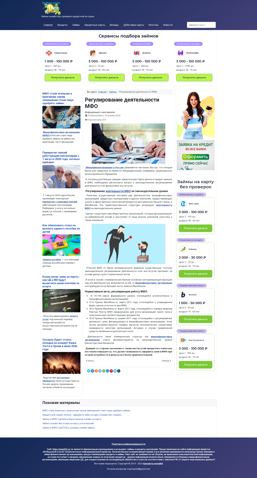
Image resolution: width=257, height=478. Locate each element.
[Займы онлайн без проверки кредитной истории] (196, 130)
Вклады (114, 24)
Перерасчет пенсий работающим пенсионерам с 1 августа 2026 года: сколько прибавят (61, 157)
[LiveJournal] (118, 371)
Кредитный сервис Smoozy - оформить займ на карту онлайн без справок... (82, 414)
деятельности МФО (118, 191)
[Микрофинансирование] (128, 244)
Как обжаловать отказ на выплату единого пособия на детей (61, 228)
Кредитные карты (94, 24)
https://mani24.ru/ (61, 449)
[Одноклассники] (96, 371)
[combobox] (201, 25)
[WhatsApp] (103, 371)
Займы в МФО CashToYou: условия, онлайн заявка (68, 427)
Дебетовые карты (133, 24)
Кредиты (62, 24)
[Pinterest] (111, 371)
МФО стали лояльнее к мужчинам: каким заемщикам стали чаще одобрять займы (57, 98)
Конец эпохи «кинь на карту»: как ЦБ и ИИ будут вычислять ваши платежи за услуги (61, 281)
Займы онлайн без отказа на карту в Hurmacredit (68, 423)
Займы (76, 24)
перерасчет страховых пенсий (59, 201)
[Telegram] (100, 371)
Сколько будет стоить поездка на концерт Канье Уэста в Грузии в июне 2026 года (59, 344)
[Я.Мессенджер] (88, 371)
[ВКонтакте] (92, 371)
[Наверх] (252, 473)
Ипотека (153, 24)
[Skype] (115, 371)
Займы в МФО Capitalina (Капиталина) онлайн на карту (71, 419)
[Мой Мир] (107, 371)
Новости (168, 24)
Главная (48, 24)
